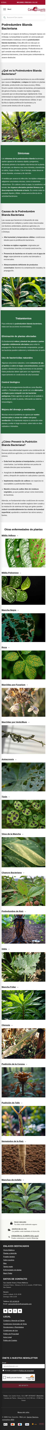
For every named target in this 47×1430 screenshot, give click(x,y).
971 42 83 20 (14, 1301)
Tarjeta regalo (8, 1266)
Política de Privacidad (11, 1334)
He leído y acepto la (19, 1370)
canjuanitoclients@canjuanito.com (20, 1304)
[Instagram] (15, 1311)
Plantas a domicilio (10, 1253)
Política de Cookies (10, 1340)
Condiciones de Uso (10, 1330)
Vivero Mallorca (8, 1250)
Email (4, 1363)
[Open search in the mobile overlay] (23, 17)
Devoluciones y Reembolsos (13, 1327)
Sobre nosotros (8, 1260)
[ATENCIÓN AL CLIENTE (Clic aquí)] (9, 1237)
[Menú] (4, 9)
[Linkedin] (20, 1311)
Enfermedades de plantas (12, 1270)
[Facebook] (5, 1311)
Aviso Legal (7, 1337)
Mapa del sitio (23, 1412)
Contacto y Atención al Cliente (14, 1320)
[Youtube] (10, 1311)
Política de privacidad (26, 1370)
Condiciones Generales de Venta (15, 1324)
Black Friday (7, 1273)
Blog (4, 1263)
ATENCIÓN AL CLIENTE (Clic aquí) (25, 1236)
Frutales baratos (9, 1257)
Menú (9, 9)
